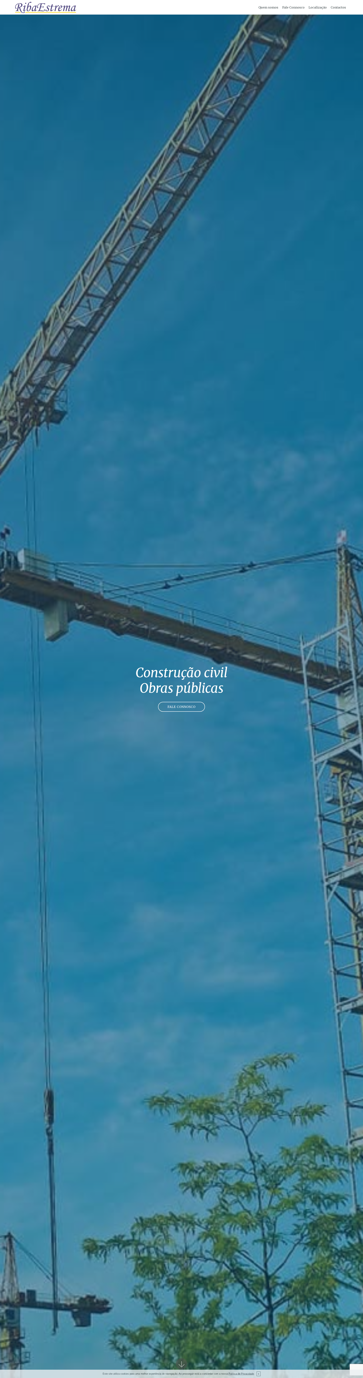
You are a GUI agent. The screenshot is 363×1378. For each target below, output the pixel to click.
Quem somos (268, 7)
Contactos (338, 7)
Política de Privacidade (241, 1373)
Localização (318, 7)
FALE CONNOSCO (181, 707)
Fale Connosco (293, 7)
